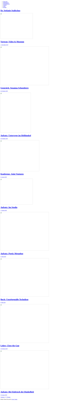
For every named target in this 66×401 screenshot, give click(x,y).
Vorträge (5, 5)
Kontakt (4, 7)
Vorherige (3, 397)
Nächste (8, 397)
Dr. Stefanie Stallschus (10, 10)
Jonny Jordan (14, 399)
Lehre (4, 6)
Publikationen (6, 2)
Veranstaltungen (6, 3)
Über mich (5, 1)
